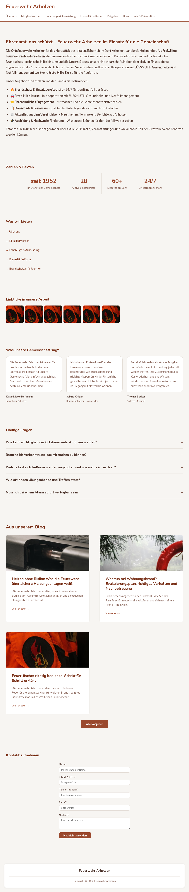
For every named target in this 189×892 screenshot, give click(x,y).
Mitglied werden (31, 16)
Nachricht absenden (75, 835)
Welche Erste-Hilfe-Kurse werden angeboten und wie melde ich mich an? (61, 467)
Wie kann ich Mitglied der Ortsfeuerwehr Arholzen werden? (51, 442)
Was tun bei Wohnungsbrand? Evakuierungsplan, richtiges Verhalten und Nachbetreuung (141, 583)
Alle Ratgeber (94, 724)
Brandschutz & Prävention (139, 16)
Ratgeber (112, 16)
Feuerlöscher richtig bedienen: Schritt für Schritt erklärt (46, 678)
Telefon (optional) (68, 789)
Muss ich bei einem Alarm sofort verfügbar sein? (42, 492)
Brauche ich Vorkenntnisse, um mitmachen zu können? (46, 455)
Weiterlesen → (20, 608)
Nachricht (64, 815)
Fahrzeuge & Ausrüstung (61, 16)
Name (62, 764)
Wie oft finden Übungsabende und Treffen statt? (43, 480)
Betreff (62, 802)
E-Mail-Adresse (67, 777)
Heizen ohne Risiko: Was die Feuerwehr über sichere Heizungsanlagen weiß (45, 581)
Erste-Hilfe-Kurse (91, 16)
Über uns (11, 16)
